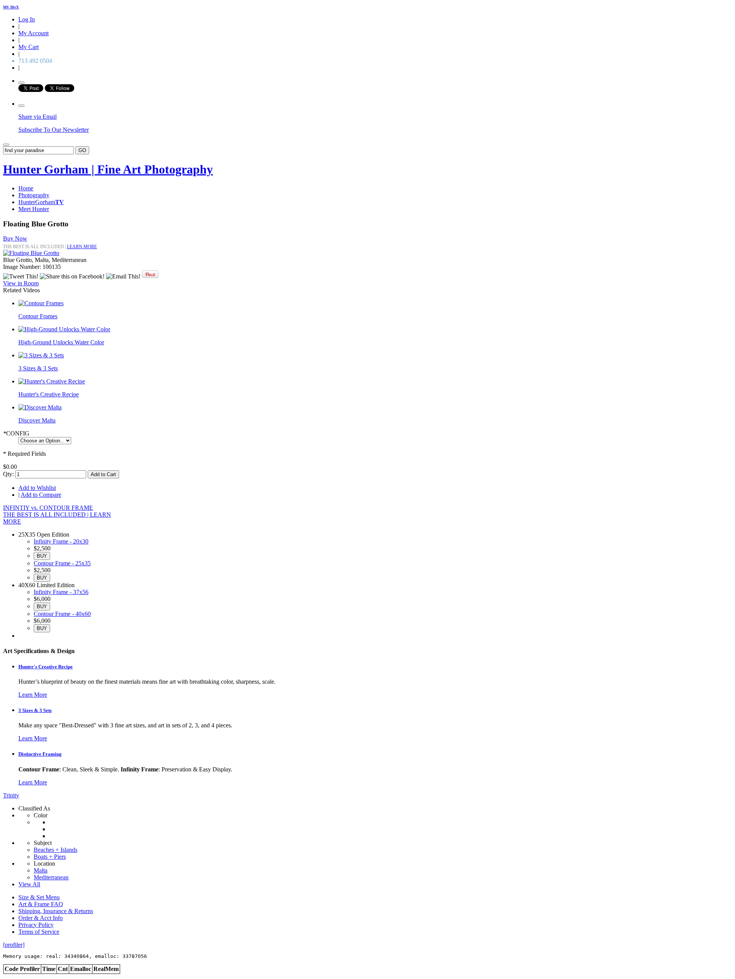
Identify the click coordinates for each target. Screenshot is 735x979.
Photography (33, 195)
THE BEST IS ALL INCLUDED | (46, 514)
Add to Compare (41, 494)
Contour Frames (37, 316)
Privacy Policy (36, 925)
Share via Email (37, 116)
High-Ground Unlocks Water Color (61, 342)
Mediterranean (51, 877)
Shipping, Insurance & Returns (55, 911)
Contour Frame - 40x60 (62, 614)
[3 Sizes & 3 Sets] (41, 355)
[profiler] (13, 944)
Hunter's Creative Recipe (48, 394)
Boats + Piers (50, 856)
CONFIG (16, 433)
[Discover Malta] (40, 407)
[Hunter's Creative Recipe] (51, 381)
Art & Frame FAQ (40, 904)
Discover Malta (37, 420)
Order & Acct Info (40, 918)
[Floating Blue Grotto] (31, 253)
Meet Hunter (33, 209)
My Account (33, 33)
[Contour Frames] (41, 303)
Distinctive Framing (40, 754)
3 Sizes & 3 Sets (38, 368)
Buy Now (15, 238)
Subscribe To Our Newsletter (53, 129)
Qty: (8, 474)
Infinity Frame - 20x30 (61, 541)
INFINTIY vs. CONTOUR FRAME (48, 507)
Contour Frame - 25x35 (62, 563)
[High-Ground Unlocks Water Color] (64, 329)
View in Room (21, 283)
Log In (26, 19)
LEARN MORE (82, 246)
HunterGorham (41, 202)
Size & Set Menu (39, 897)
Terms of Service (38, 931)
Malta (40, 870)
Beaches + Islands (55, 849)
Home (25, 188)
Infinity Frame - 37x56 (61, 592)
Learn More (32, 694)
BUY (42, 556)
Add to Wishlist (37, 488)
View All (29, 884)
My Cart (28, 47)
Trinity (11, 795)
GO (82, 150)
